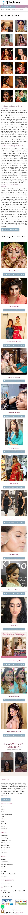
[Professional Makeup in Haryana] (14, 503)
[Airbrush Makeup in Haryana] (14, 397)
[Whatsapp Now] (2, 907)
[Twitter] (5, 896)
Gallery (3, 819)
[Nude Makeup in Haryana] (14, 610)
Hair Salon (3, 859)
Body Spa (3, 871)
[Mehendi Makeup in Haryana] (14, 680)
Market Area (4, 828)
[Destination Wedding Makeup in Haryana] (14, 645)
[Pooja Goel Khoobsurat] (7, 762)
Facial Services (4, 861)
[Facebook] (2, 896)
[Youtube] (8, 896)
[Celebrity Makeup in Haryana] (14, 361)
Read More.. (4, 852)
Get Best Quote (9, 274)
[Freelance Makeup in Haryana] (7, 26)
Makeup (8, 9)
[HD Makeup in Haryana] (14, 468)
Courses (3, 816)
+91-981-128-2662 (8, 6)
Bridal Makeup (4, 835)
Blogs (2, 821)
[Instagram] (11, 896)
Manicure (3, 869)
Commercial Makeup (6, 840)
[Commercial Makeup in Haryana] (14, 326)
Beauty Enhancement (6, 814)
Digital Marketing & (5, 914)
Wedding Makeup (5, 847)
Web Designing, (19, 912)
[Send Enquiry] (2, 911)
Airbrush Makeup (5, 845)
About (2, 807)
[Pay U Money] (21, 902)
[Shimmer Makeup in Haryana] (14, 574)
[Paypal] (7, 902)
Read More (19, 274)
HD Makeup (4, 850)
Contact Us (4, 824)
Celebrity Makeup (5, 842)
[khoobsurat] (14, 3)
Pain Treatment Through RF (8, 873)
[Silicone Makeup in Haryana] (14, 539)
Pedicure (3, 866)
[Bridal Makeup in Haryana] (14, 255)
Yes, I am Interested (11, 230)
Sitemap (3, 826)
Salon (2, 811)
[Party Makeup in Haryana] (14, 291)
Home (2, 9)
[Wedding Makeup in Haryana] (14, 432)
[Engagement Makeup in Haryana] (14, 716)
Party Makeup (4, 838)
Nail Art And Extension (7, 864)
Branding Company (15, 914)
